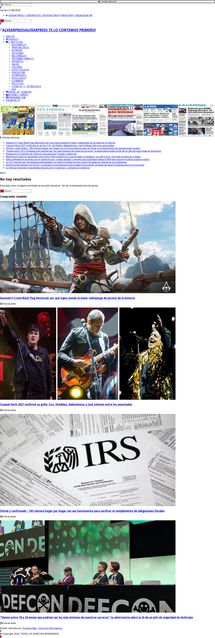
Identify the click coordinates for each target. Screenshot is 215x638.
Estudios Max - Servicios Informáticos (42, 628)
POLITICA (17, 83)
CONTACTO (14, 100)
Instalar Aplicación (109, 1)
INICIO (10, 36)
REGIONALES (19, 44)
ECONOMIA (17, 80)
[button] (211, 120)
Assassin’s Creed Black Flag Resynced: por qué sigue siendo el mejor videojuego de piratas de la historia (60, 142)
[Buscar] (2, 4)
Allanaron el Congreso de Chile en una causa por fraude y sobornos (41, 154)
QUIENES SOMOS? (18, 94)
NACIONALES (19, 55)
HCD (14, 89)
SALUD (15, 64)
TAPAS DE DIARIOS (20, 92)
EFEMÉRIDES (19, 75)
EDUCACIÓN (18, 72)
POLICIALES (19, 78)
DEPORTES (17, 61)
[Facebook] (0, 7)
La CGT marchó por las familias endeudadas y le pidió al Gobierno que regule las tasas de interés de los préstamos (66, 162)
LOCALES (13, 39)
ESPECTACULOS (20, 69)
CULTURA (17, 67)
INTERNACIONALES (23, 58)
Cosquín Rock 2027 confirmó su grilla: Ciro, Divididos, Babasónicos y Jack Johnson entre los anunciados (60, 145)
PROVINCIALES (20, 47)
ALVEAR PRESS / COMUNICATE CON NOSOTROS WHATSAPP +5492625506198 (50, 15)
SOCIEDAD (17, 53)
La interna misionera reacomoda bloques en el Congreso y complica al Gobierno (48, 167)
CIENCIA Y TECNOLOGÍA (26, 86)
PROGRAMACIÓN (17, 97)
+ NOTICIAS (15, 42)
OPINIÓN (17, 50)
